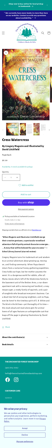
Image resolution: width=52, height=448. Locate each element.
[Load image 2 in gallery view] (26, 129)
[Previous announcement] (5, 5)
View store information (14, 224)
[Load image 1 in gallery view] (12, 129)
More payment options (26, 209)
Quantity (5, 172)
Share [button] (7, 327)
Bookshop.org (36, 230)
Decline (25, 435)
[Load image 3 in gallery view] (39, 129)
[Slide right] (49, 130)
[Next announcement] (47, 5)
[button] (3, 33)
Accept (25, 428)
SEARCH (8, 398)
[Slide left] (3, 130)
